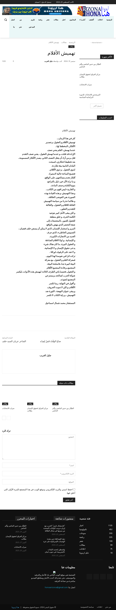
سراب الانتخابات (8, 408)
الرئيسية (72, 42)
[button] (5, 19)
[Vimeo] (82, 2)
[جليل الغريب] (42, 61)
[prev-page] (9, 418)
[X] (86, 2)
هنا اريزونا (15, 607)
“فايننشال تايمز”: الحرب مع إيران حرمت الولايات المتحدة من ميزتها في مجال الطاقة (54, 528)
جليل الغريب (48, 61)
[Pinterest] (41, 69)
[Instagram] (90, 2)
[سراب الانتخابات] (13, 397)
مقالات (63, 42)
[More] (27, 69)
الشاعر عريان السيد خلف (14, 341)
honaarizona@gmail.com (56, 587)
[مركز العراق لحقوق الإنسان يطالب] (38, 397)
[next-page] (4, 418)
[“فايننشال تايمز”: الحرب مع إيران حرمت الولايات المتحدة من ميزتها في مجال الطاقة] (70, 528)
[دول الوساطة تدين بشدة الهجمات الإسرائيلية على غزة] (70, 541)
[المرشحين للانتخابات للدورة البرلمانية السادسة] (109, 97)
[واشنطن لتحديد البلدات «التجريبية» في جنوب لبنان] (70, 552)
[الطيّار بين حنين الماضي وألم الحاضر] (63, 397)
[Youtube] (78, 2)
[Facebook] (94, 2)
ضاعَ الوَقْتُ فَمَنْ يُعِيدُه (50, 341)
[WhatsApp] (34, 69)
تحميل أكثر (97, 106)
